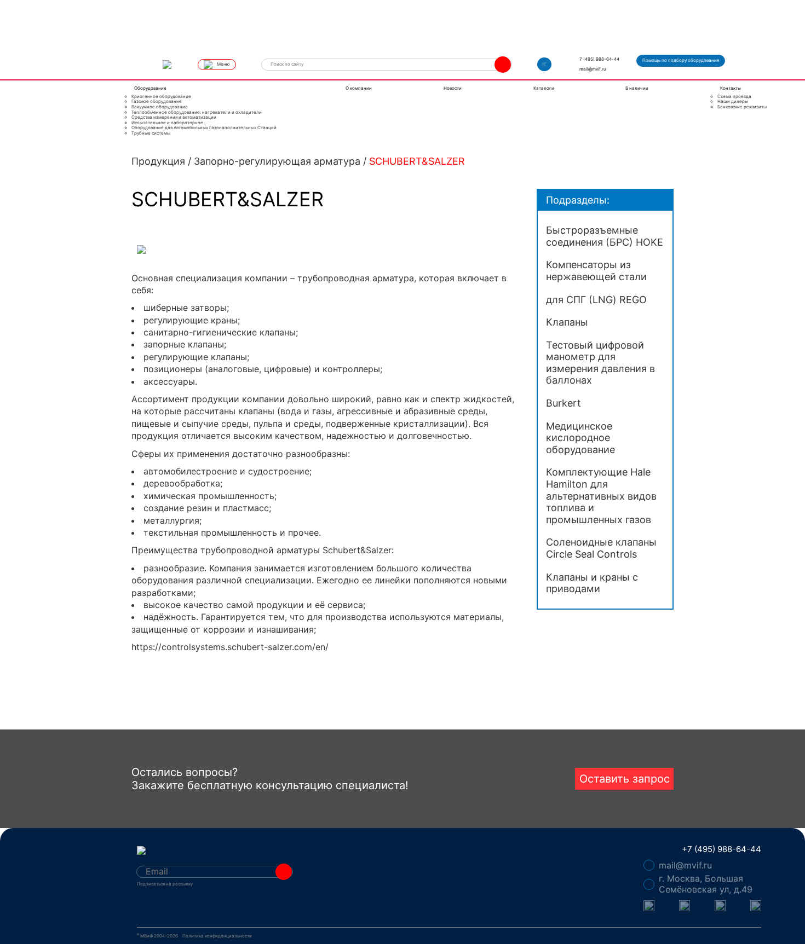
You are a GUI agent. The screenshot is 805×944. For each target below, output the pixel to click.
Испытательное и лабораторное (167, 122)
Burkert (563, 403)
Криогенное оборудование (161, 96)
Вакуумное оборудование (159, 107)
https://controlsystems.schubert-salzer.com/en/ (230, 646)
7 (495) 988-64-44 (599, 59)
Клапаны (567, 322)
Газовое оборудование (156, 101)
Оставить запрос (624, 778)
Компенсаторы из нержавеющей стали (596, 270)
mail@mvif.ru (592, 69)
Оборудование (150, 88)
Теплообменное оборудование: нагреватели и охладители (196, 112)
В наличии (636, 88)
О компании (359, 88)
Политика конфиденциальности (217, 936)
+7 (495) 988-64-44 (721, 849)
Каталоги (543, 88)
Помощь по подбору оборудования (680, 60)
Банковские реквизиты (742, 107)
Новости (453, 88)
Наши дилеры (732, 101)
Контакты (730, 88)
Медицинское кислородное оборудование (580, 437)
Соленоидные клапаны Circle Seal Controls (601, 548)
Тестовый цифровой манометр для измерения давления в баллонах (600, 362)
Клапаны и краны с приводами (592, 583)
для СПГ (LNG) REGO (596, 299)
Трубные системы (150, 133)
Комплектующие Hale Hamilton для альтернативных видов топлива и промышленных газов (601, 495)
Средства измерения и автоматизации (173, 117)
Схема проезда (734, 96)
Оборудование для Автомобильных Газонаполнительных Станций (204, 127)
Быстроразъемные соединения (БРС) (604, 236)
